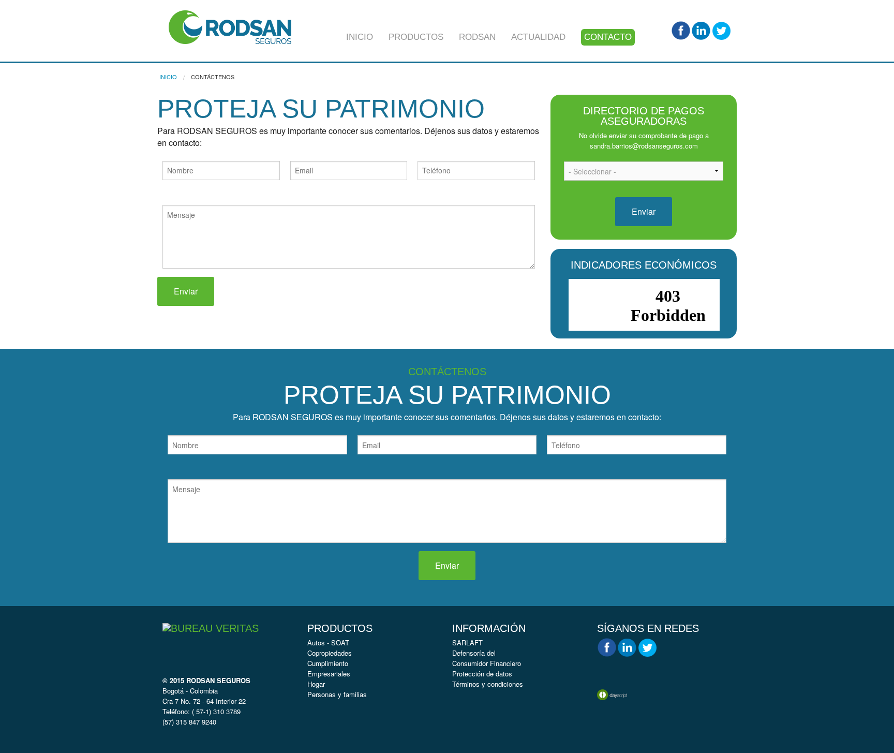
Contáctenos (212, 76)
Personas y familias (337, 694)
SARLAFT (467, 642)
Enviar (186, 291)
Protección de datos (482, 673)
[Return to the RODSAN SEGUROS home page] (230, 26)
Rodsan (477, 37)
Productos (416, 37)
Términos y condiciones (487, 684)
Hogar (316, 684)
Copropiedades (329, 653)
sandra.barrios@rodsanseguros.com (644, 146)
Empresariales (328, 673)
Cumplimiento (327, 663)
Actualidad (538, 37)
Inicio (359, 37)
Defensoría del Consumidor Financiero (486, 658)
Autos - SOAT (328, 642)
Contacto (608, 37)
